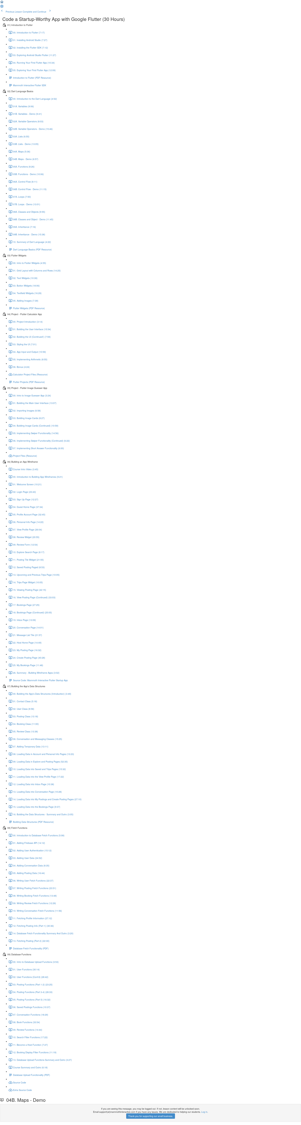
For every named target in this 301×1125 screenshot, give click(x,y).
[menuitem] (2, 7)
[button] (2, 2)
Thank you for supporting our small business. (150, 1116)
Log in (204, 1111)
